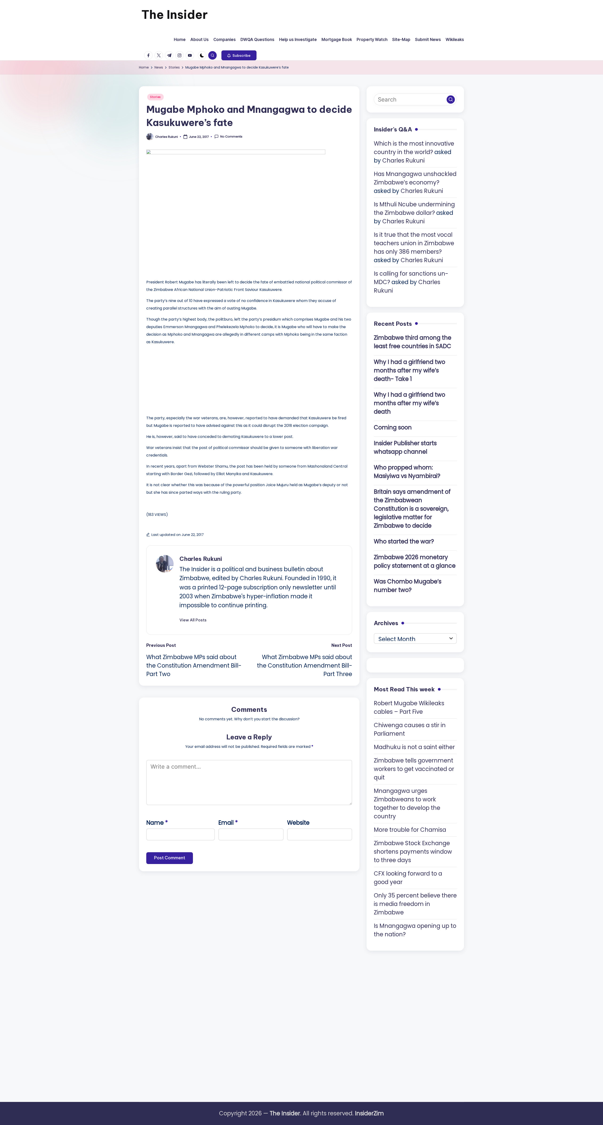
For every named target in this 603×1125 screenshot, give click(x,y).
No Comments (231, 137)
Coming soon (393, 427)
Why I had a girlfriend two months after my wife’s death (409, 403)
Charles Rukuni (200, 558)
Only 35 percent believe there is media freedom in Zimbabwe (415, 904)
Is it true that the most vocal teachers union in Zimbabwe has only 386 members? (414, 243)
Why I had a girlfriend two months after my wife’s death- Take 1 (409, 370)
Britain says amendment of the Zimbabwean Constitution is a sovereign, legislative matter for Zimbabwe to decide (412, 509)
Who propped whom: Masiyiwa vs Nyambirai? (407, 472)
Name (157, 823)
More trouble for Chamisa (410, 830)
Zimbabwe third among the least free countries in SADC (412, 342)
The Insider (174, 14)
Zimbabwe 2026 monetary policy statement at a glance (415, 561)
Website (298, 823)
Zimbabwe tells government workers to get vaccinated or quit (414, 769)
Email (228, 823)
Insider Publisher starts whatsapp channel (405, 447)
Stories (155, 97)
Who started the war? (404, 541)
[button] (239, 55)
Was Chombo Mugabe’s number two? (407, 586)
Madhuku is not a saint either (414, 747)
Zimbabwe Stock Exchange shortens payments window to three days (413, 851)
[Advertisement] (181, 378)
